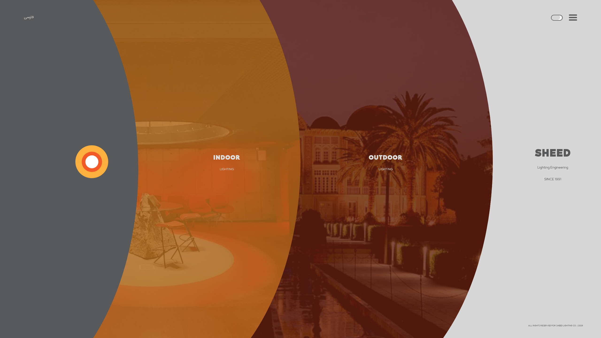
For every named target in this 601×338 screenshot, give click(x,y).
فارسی (29, 17)
